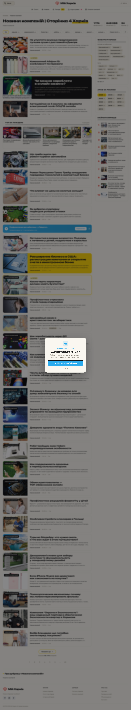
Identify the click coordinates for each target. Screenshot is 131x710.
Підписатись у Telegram (67, 363)
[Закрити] (83, 340)
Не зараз (65, 368)
